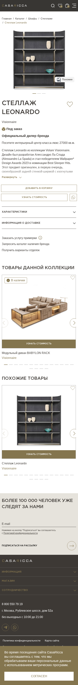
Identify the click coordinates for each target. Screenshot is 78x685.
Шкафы (32, 18)
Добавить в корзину (39, 188)
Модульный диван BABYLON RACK (26, 352)
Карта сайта (52, 640)
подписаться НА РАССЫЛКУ (19, 546)
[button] (34, 93)
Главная (7, 18)
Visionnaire (9, 121)
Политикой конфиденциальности (20, 533)
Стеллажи (46, 18)
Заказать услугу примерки (20, 238)
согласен (39, 676)
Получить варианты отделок (21, 250)
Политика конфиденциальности (21, 640)
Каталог (19, 18)
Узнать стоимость (34, 197)
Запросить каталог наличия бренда (25, 244)
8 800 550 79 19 (12, 604)
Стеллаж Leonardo (14, 463)
